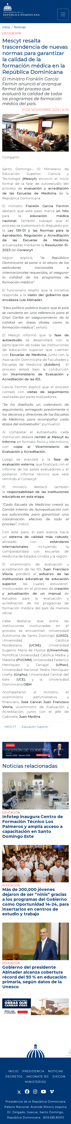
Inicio (6, 27)
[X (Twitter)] (19, 1091)
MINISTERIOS (35, 1082)
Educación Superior (35, 727)
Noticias (20, 27)
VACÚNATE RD (37, 1076)
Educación (12, 33)
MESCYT (10, 727)
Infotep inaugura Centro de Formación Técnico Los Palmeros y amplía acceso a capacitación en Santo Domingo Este (32, 826)
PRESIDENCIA (33, 1071)
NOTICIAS (55, 1071)
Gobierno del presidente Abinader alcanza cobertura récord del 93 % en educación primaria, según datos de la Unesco (34, 977)
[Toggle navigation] (63, 14)
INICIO (13, 1071)
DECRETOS (14, 1076)
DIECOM (59, 1076)
